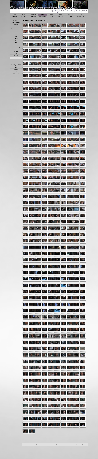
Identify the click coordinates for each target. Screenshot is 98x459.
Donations (50, 445)
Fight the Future (53, 444)
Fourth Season (43, 444)
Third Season (39, 444)
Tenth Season (85, 444)
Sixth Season (59, 444)
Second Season (33, 444)
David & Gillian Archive (57, 445)
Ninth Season (74, 444)
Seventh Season (63, 444)
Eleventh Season (46, 445)
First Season (29, 444)
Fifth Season (49, 444)
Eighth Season (69, 444)
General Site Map (64, 445)
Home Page (24, 444)
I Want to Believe (79, 444)
